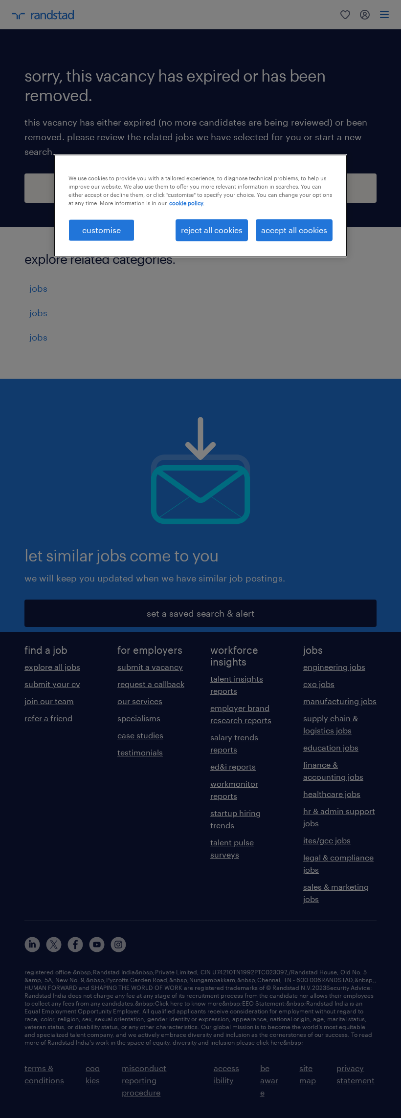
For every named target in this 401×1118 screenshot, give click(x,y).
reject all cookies (212, 230)
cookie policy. (186, 203)
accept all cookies (294, 230)
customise (101, 230)
